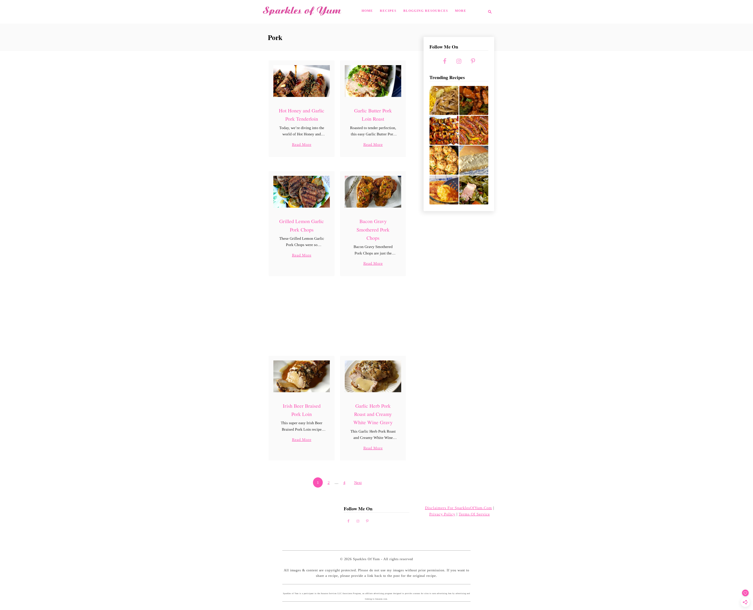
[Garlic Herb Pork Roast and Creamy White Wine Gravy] (373, 376)
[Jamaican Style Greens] (473, 189)
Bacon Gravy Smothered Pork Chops (372, 229)
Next (358, 482)
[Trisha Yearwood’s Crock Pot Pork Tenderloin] (443, 100)
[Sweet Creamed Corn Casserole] (443, 189)
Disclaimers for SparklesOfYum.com (458, 508)
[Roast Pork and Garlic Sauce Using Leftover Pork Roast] (473, 100)
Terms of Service (474, 514)
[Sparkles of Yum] (302, 12)
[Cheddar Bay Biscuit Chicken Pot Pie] (443, 160)
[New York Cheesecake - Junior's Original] (473, 160)
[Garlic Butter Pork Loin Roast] (373, 81)
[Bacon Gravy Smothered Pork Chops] (373, 192)
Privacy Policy (442, 514)
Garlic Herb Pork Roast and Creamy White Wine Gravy (373, 414)
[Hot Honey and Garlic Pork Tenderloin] (301, 81)
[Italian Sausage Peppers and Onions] (473, 130)
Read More (301, 145)
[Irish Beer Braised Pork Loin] (301, 376)
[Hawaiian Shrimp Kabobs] (443, 130)
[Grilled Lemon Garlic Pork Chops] (301, 192)
